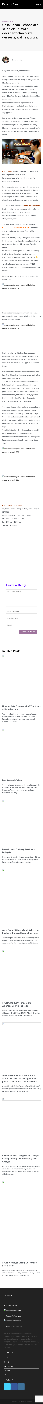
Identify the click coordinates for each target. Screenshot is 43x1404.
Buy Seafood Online (12, 780)
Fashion (7, 1370)
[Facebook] (14, 1386)
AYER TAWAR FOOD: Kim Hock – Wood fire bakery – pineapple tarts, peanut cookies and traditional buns (19, 1078)
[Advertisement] (21, 551)
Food (6, 1358)
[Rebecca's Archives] (12, 1320)
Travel (6, 1362)
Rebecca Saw (10, 4)
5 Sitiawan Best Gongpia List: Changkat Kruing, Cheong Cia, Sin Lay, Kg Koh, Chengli (21, 1158)
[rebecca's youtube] (12, 1310)
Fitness (6, 1375)
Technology (8, 1366)
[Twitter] (7, 1386)
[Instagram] (21, 1386)
